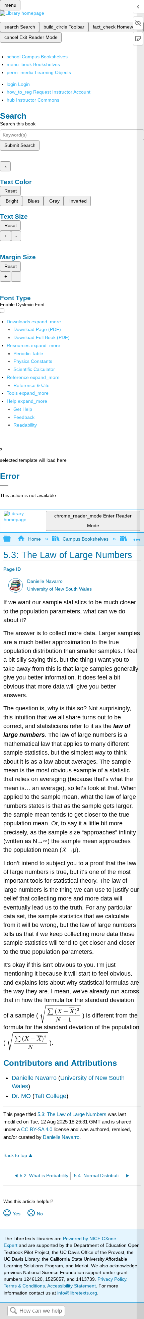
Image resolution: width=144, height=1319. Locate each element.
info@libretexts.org (76, 1293)
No (40, 1213)
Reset (10, 191)
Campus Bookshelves (85, 539)
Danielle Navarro (45, 581)
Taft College (50, 1096)
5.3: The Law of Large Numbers (72, 1114)
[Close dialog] (4, 485)
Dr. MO (21, 1096)
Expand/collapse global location (137, 537)
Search (13, 1311)
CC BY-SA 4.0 (36, 1129)
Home (34, 539)
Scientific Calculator (34, 369)
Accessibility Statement (71, 1285)
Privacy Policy (111, 1279)
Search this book (17, 123)
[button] (23, 417)
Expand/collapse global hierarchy (11, 539)
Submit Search (19, 145)
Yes (16, 1213)
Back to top (15, 1155)
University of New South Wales (59, 589)
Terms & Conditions (24, 1285)
